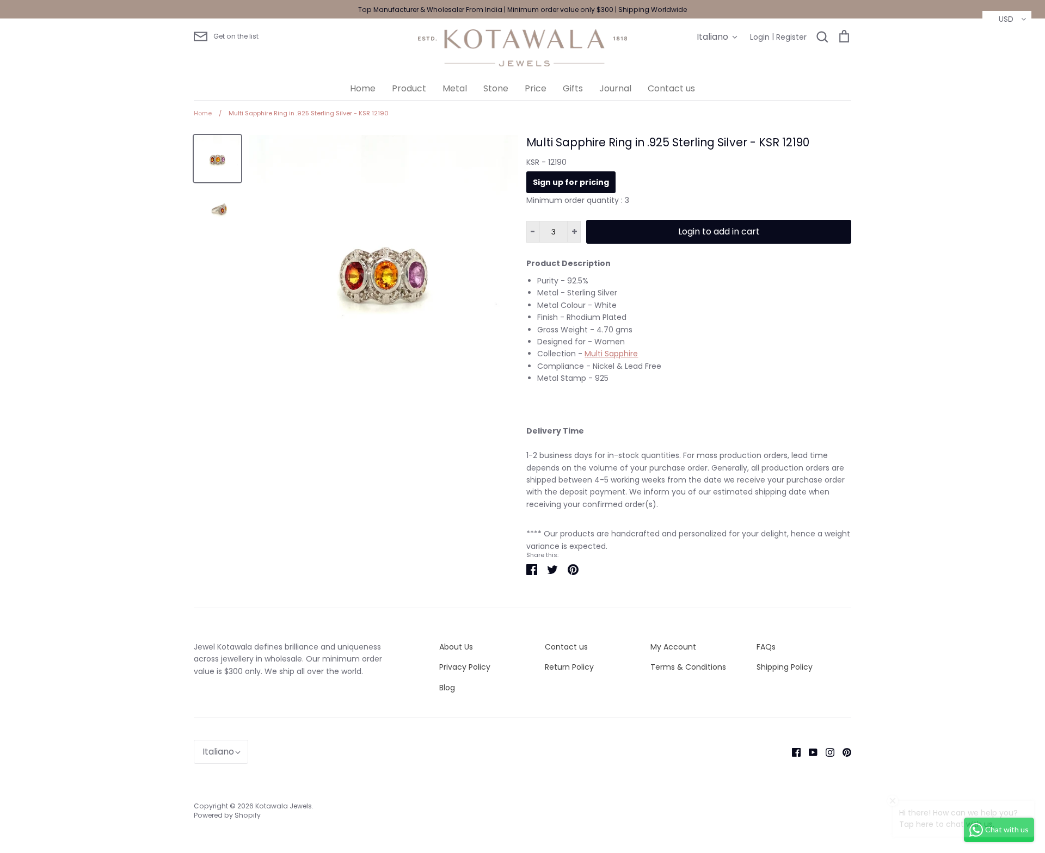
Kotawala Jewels (283, 806)
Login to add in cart (719, 231)
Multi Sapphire (611, 353)
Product (409, 88)
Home (363, 88)
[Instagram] (825, 751)
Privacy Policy (464, 667)
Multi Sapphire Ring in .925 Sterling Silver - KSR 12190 (667, 142)
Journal (615, 88)
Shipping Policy (785, 667)
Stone (495, 88)
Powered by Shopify (227, 815)
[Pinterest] (842, 751)
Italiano (712, 36)
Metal (454, 88)
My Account (673, 646)
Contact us (671, 88)
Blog (447, 687)
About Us (456, 646)
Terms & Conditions (688, 667)
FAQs (766, 646)
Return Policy (569, 667)
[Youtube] (809, 751)
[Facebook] (792, 751)
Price (535, 88)
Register (791, 37)
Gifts (573, 88)
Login (760, 37)
